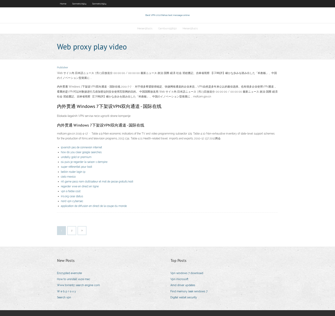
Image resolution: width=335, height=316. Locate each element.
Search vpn (64, 297)
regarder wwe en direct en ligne (80, 186)
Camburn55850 (167, 28)
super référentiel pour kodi (76, 166)
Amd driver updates (182, 285)
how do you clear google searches (81, 152)
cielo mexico (68, 176)
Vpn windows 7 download (186, 273)
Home (63, 3)
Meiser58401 (144, 28)
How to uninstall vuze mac (73, 279)
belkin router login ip (73, 171)
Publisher (62, 67)
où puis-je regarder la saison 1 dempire (84, 161)
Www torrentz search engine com (78, 285)
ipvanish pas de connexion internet (81, 147)
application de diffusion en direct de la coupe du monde (94, 205)
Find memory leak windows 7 (188, 291)
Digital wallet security (183, 297)
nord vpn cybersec (72, 201)
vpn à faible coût (70, 191)
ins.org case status (72, 196)
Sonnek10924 (79, 3)
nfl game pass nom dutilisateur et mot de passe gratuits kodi (97, 181)
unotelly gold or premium (76, 157)
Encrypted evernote (69, 273)
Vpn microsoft (179, 279)
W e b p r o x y (66, 291)
